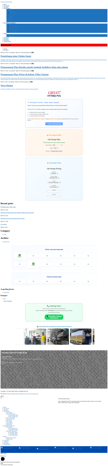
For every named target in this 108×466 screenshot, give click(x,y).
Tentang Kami (7, 444)
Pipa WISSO (9, 9)
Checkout (6, 409)
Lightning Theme (18, 393)
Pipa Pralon (9, 17)
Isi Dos (54, 194)
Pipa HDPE (9, 24)
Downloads (6, 443)
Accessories (6, 440)
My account (6, 408)
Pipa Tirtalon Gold (10, 11)
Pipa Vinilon (9, 19)
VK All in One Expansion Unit (31, 393)
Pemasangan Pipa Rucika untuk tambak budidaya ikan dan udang (34, 67)
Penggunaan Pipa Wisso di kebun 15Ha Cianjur (25, 74)
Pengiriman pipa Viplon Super (16, 56)
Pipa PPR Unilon (13, 30)
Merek (54, 172)
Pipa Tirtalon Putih (13, 12)
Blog (33, 52)
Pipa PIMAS (9, 20)
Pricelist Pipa (7, 411)
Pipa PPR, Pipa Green (11, 28)
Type (54, 181)
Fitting (5, 436)
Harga (54, 190)
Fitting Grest (9, 36)
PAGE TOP (104, 450)
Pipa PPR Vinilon (13, 29)
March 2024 (6, 241)
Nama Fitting (54, 176)
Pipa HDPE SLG (13, 25)
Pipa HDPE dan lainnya (9, 425)
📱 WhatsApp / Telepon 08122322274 (54, 317)
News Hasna (7, 85)
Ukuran (54, 185)
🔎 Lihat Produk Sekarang (54, 124)
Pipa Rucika (9, 21)
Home (5, 407)
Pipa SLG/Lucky (10, 16)
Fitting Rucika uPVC (11, 34)
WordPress (8, 393)
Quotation (6, 441)
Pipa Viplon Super (10, 15)
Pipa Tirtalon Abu (13, 13)
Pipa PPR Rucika (13, 32)
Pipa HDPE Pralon (13, 26)
